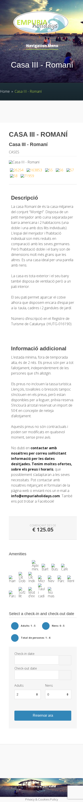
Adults (19, 685)
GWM (52, 786)
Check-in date (24, 654)
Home (5, 91)
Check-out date (25, 668)
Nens (49, 685)
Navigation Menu (42, 46)
